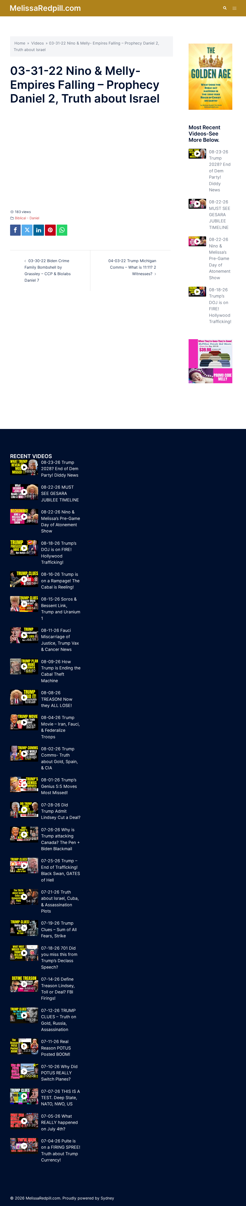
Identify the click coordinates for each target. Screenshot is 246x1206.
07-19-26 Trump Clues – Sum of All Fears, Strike (59, 929)
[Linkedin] (38, 230)
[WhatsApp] (62, 230)
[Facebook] (15, 230)
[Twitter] (27, 230)
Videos (37, 43)
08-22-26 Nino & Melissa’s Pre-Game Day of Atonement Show (219, 258)
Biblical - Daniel (27, 218)
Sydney (107, 1198)
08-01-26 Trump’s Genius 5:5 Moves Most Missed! (59, 786)
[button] (225, 8)
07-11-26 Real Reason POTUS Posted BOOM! (56, 1048)
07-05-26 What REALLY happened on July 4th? (59, 1122)
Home (19, 43)
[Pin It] (50, 230)
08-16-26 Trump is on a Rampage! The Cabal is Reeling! (60, 581)
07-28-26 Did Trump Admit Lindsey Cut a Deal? (60, 811)
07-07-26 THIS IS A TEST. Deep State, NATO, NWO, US (60, 1098)
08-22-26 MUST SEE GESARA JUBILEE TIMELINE (219, 214)
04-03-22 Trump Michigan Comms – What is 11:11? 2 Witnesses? (132, 267)
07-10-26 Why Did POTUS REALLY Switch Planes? (59, 1073)
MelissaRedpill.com (45, 8)
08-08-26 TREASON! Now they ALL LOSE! (56, 699)
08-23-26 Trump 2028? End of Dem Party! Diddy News (220, 170)
